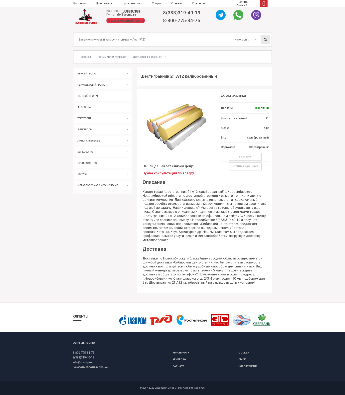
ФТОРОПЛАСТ (85, 107)
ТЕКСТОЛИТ (84, 118)
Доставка (79, 3)
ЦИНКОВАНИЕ (85, 151)
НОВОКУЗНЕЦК (247, 366)
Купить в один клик (245, 166)
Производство (132, 3)
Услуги (156, 3)
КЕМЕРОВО (179, 359)
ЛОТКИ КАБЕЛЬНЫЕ (88, 140)
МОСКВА (243, 352)
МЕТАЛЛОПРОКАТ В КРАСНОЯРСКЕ (97, 185)
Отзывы (176, 3)
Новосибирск (131, 10)
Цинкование (104, 3)
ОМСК (242, 359)
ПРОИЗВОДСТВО (87, 163)
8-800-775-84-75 (181, 20)
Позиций (251, 3)
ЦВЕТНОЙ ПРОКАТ (87, 96)
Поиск (265, 39)
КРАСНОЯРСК (180, 352)
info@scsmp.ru (126, 14)
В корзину (245, 156)
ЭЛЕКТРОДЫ (84, 129)
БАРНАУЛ (178, 366)
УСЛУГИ (82, 174)
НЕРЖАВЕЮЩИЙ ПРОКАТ (91, 84)
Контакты (198, 3)
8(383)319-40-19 (181, 13)
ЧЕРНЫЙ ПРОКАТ (87, 73)
